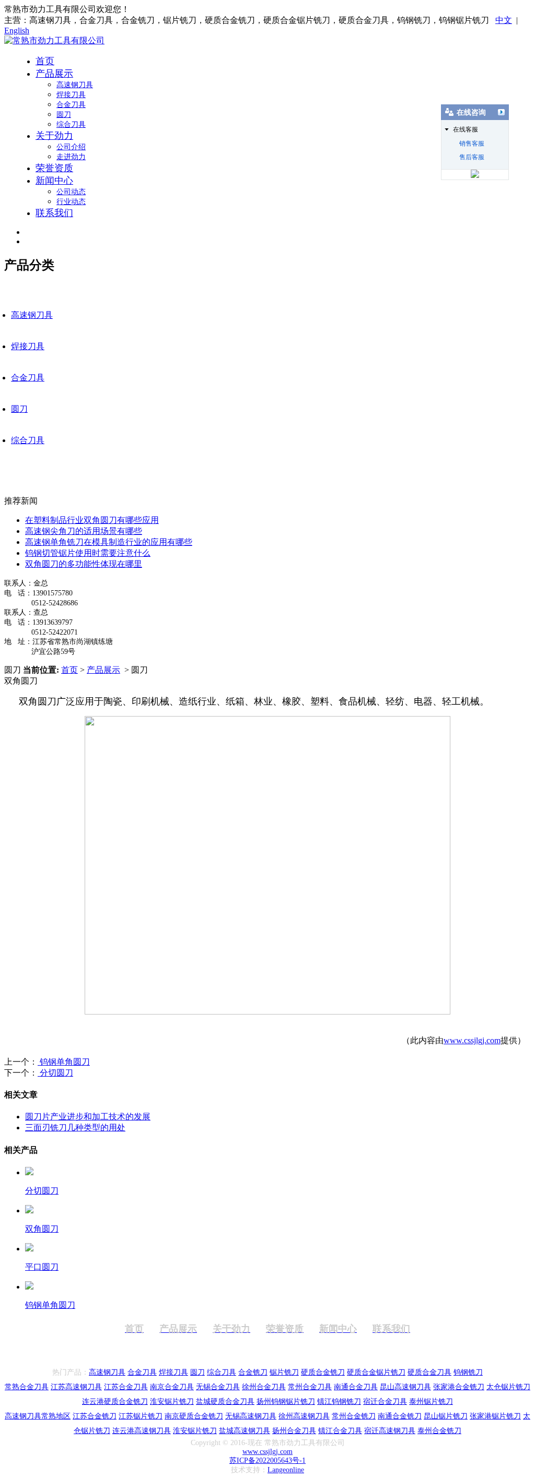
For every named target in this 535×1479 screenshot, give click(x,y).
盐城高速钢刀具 (244, 1431)
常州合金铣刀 (354, 1416)
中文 (503, 20)
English (16, 30)
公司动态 (71, 192)
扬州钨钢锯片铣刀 (286, 1401)
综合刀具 (71, 124)
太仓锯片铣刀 (508, 1387)
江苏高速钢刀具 (76, 1387)
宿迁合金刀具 (385, 1401)
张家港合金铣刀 (458, 1387)
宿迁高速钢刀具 (389, 1431)
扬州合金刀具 (294, 1431)
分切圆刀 (55, 1072)
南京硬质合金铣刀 (194, 1416)
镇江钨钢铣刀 (339, 1401)
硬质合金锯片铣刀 (376, 1372)
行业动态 (71, 202)
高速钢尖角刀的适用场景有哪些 (83, 531)
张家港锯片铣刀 (495, 1416)
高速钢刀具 (74, 85)
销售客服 (471, 143)
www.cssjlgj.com (472, 1040)
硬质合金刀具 (429, 1372)
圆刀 (63, 114)
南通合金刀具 (356, 1387)
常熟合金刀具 (27, 1387)
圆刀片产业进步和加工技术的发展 (87, 1116)
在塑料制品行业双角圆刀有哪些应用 (92, 520)
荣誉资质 (54, 168)
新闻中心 (54, 180)
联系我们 (54, 213)
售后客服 (471, 157)
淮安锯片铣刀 (172, 1401)
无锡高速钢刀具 (250, 1416)
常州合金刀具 (310, 1387)
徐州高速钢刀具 (304, 1416)
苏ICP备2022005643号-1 (267, 1460)
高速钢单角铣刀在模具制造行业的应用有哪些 (108, 542)
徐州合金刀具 (264, 1387)
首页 (45, 61)
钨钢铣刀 (468, 1372)
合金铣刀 (253, 1372)
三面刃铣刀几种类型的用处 (75, 1127)
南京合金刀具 (172, 1387)
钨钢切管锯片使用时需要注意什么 (87, 552)
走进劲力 (71, 157)
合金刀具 (71, 105)
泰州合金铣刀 (439, 1431)
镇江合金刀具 (340, 1431)
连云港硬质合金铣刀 (115, 1401)
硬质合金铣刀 (323, 1372)
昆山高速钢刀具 (405, 1387)
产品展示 (54, 73)
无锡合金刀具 (218, 1387)
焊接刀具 (71, 95)
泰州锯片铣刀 (431, 1401)
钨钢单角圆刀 (64, 1061)
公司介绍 (71, 147)
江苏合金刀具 (126, 1387)
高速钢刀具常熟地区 (38, 1416)
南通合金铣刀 (400, 1416)
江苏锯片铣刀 (140, 1416)
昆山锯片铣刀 (446, 1416)
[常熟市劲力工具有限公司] (54, 40)
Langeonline (286, 1470)
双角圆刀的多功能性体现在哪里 (83, 563)
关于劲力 (54, 135)
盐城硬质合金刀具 (225, 1401)
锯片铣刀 (284, 1372)
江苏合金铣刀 (95, 1416)
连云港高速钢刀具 (141, 1431)
